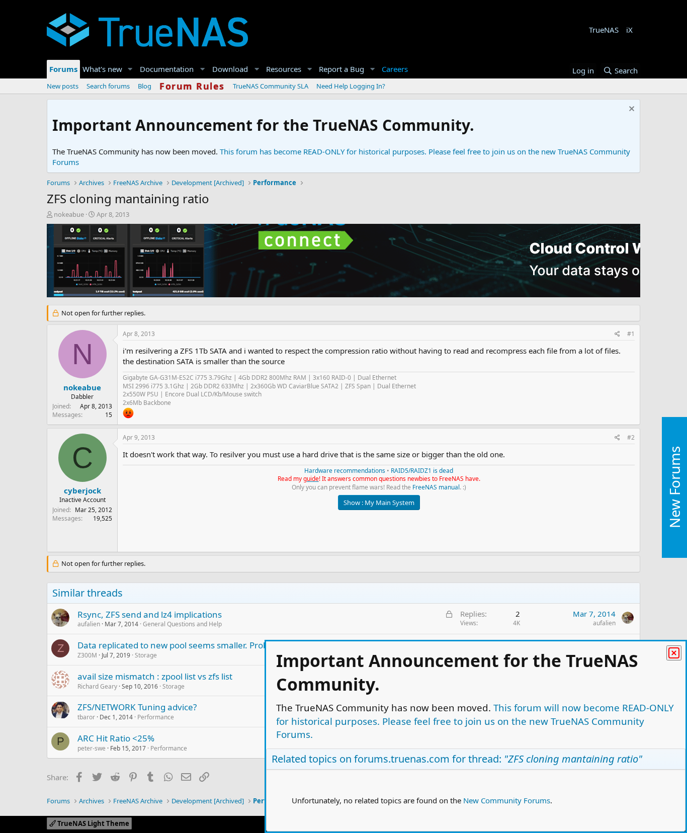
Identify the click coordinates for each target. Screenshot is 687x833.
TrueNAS (604, 30)
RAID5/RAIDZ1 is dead (422, 470)
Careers (395, 69)
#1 (631, 333)
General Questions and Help (182, 624)
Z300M (87, 655)
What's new (102, 69)
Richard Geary (97, 686)
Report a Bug (341, 69)
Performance (155, 717)
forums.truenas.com (402, 759)
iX (629, 30)
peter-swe (91, 748)
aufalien (88, 624)
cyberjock (82, 490)
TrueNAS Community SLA (270, 86)
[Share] (617, 334)
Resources (283, 69)
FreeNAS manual (436, 487)
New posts (62, 86)
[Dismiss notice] (630, 110)
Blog (144, 86)
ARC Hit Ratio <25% (115, 738)
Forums (63, 69)
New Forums (674, 487)
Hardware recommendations (344, 470)
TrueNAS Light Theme (92, 823)
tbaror (86, 717)
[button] (130, 69)
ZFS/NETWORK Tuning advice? (137, 707)
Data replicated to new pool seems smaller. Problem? (182, 645)
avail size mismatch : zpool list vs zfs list (154, 676)
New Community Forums (506, 800)
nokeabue (69, 214)
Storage (146, 655)
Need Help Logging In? (350, 86)
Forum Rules (192, 86)
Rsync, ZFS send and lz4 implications (149, 614)
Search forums (108, 86)
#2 (631, 437)
